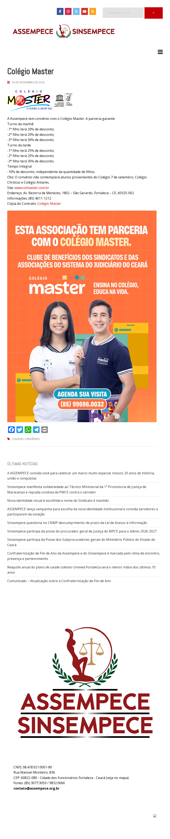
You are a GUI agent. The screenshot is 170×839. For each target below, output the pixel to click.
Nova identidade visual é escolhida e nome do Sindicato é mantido (58, 500)
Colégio (17, 439)
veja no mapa (117, 777)
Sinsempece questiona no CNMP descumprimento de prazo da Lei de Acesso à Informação (77, 522)
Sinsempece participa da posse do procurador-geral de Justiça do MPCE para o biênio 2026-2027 (82, 531)
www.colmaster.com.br (32, 187)
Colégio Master (49, 203)
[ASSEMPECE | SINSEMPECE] (63, 31)
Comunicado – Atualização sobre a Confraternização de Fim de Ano (59, 581)
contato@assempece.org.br (36, 788)
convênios (32, 439)
